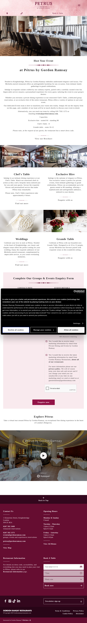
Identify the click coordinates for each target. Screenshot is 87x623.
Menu (79, 5)
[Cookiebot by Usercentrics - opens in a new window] (75, 291)
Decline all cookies (16, 330)
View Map (7, 548)
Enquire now (43, 402)
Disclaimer (80, 613)
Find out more (21, 203)
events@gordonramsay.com (47, 114)
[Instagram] (10, 601)
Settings (76, 323)
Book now (49, 585)
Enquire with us (65, 200)
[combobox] (64, 579)
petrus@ (6, 541)
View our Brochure (43, 139)
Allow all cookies (71, 330)
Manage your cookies (42, 330)
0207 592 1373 (9, 533)
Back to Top (43, 500)
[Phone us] (21, 13)
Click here (25, 620)
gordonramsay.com (18, 541)
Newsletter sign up (52, 601)
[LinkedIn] (18, 601)
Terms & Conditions (62, 611)
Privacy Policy (78, 611)
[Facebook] (5, 601)
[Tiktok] (14, 601)
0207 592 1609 (9, 526)
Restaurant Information (13, 572)
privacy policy (54, 369)
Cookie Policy (68, 613)
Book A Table (57, 13)
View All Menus (50, 544)
